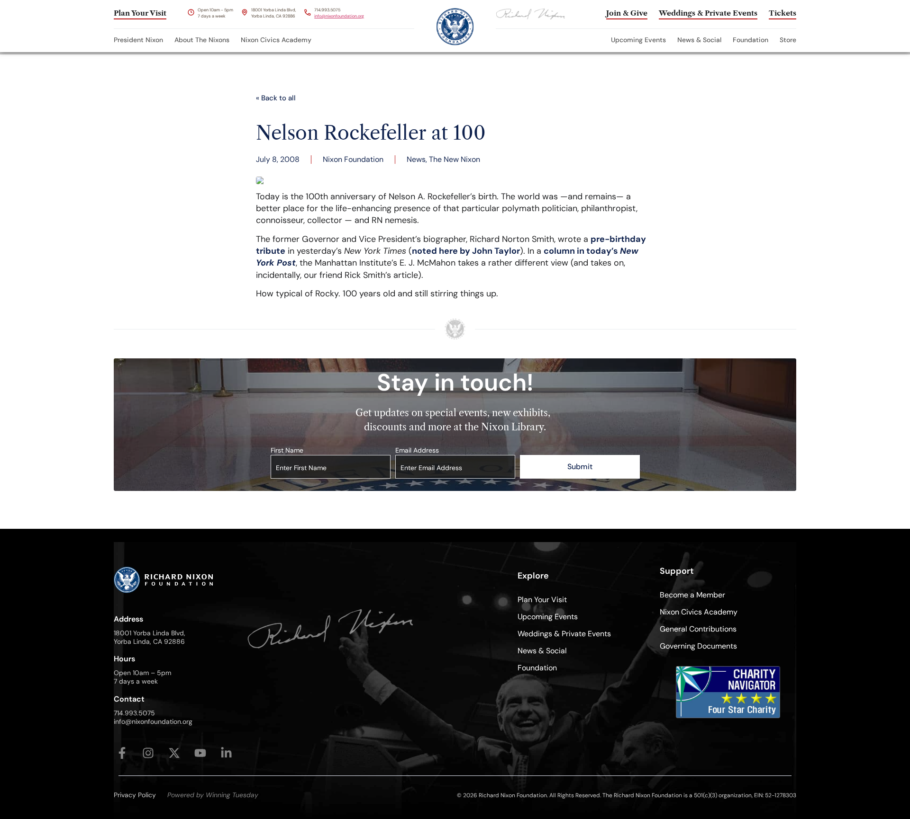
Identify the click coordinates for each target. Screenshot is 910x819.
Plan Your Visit (542, 600)
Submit (579, 467)
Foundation (750, 40)
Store (788, 40)
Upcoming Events (638, 40)
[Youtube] (200, 753)
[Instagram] (148, 753)
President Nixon (138, 40)
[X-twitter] (174, 753)
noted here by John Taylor (466, 251)
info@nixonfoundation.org (339, 16)
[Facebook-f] (122, 753)
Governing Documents (698, 646)
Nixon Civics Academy (276, 40)
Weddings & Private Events (564, 634)
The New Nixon (454, 159)
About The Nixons (201, 40)
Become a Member (692, 595)
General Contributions (698, 629)
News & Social (699, 40)
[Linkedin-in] (226, 753)
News (416, 159)
